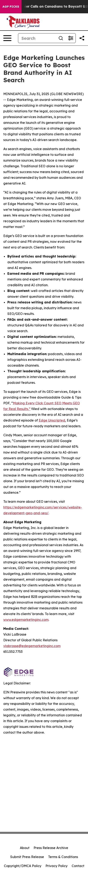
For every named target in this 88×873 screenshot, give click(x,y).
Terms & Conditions (63, 857)
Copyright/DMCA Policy (22, 866)
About (24, 848)
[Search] (61, 38)
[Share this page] (82, 38)
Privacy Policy (56, 866)
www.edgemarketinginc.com (26, 620)
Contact (78, 866)
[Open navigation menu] (7, 38)
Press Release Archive (51, 848)
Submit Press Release (27, 857)
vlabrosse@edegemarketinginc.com (32, 646)
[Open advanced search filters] (71, 38)
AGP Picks (10, 6)
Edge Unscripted (52, 420)
